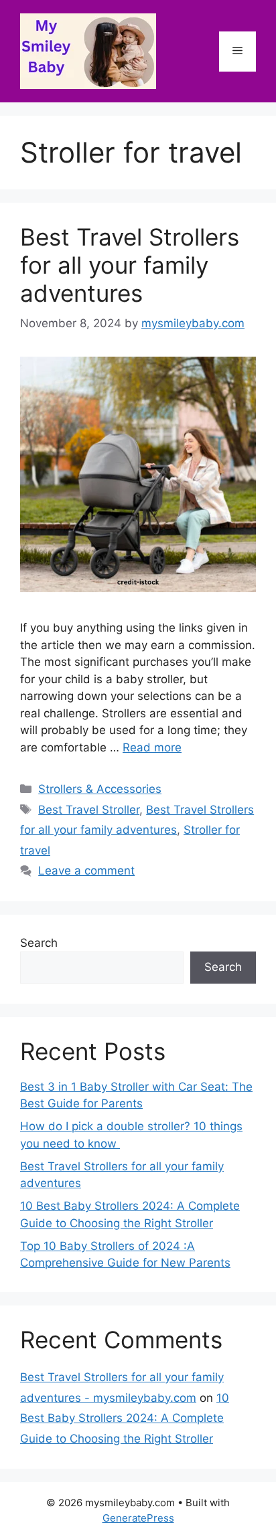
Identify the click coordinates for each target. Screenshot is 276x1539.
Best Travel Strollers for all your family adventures (129, 265)
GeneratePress (138, 1518)
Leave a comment (86, 870)
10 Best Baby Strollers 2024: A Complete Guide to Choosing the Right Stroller (124, 1418)
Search (39, 942)
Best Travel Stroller (88, 809)
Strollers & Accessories (99, 789)
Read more (152, 747)
